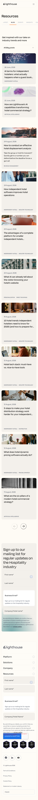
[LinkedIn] (12, 757)
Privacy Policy (7, 776)
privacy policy (17, 626)
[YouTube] (18, 757)
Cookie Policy (7, 781)
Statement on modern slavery (12, 786)
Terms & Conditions (9, 771)
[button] (19, 656)
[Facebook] (6, 757)
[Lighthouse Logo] (10, 4)
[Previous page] (14, 526)
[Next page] (23, 526)
